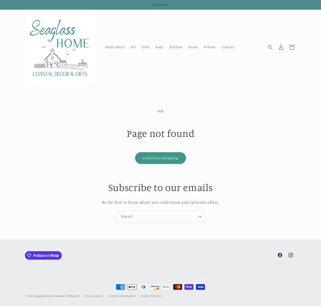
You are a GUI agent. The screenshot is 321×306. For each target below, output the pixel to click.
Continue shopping (161, 158)
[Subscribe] (199, 216)
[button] (270, 47)
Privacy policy (94, 296)
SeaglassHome (44, 296)
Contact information (122, 296)
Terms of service (151, 296)
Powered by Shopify (67, 296)
